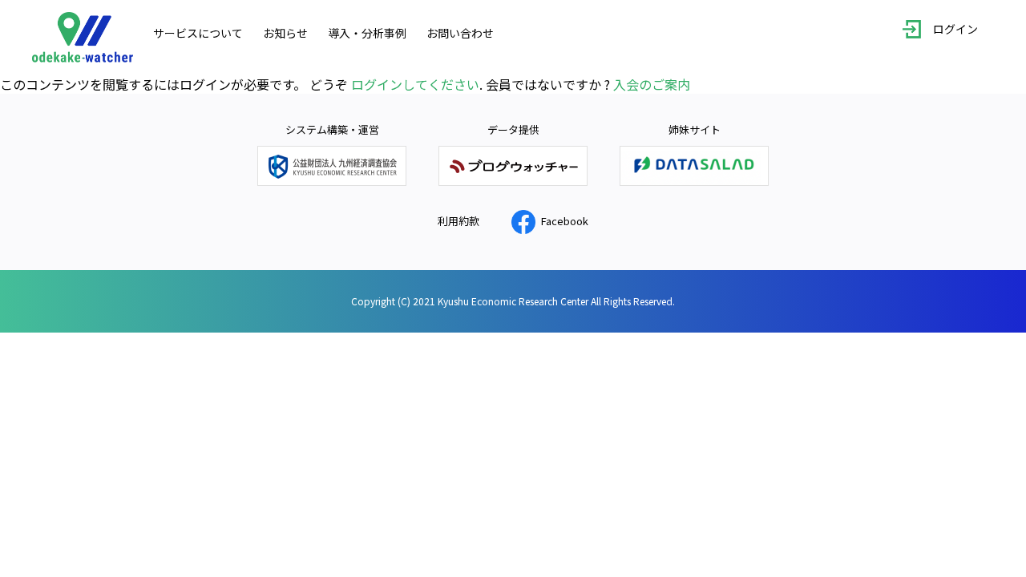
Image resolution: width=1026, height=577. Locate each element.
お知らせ (285, 33)
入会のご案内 (651, 84)
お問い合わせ (460, 33)
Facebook (564, 220)
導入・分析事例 (367, 33)
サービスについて (198, 33)
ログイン (955, 30)
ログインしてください (415, 84)
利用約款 (458, 220)
